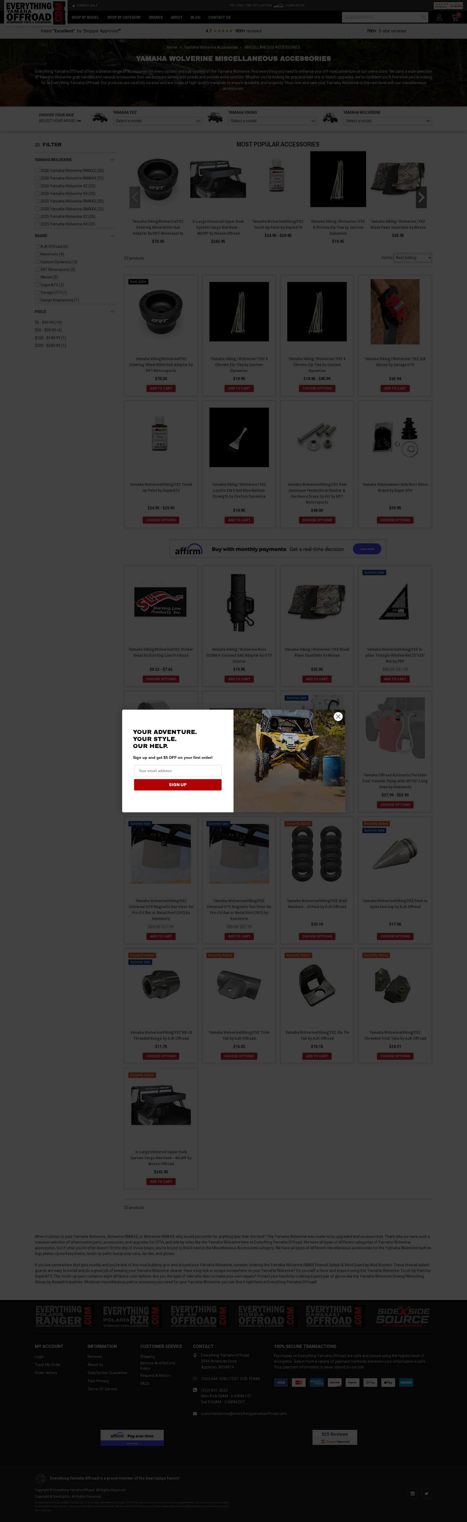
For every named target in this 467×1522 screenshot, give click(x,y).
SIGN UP (177, 785)
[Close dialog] (338, 716)
